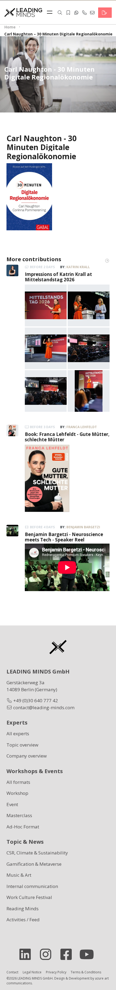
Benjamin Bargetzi (83, 527)
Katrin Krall (78, 267)
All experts (17, 733)
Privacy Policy (56, 972)
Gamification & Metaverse (34, 864)
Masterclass (19, 815)
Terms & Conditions (86, 972)
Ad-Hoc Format (22, 827)
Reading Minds (22, 908)
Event (12, 804)
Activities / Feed (23, 919)
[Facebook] (68, 954)
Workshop (17, 793)
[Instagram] (47, 954)
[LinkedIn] (27, 954)
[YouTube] (89, 954)
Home (10, 27)
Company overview (26, 756)
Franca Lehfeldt (81, 427)
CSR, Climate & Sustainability (37, 853)
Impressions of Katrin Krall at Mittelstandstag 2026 (58, 277)
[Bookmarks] (68, 13)
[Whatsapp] (76, 13)
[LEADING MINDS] (23, 12)
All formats (18, 782)
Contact (12, 972)
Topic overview (22, 745)
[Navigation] (51, 13)
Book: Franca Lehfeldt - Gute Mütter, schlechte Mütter (67, 437)
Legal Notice (32, 972)
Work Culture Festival (29, 897)
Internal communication (32, 886)
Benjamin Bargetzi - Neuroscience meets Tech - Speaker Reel (64, 537)
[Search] (59, 13)
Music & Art (18, 875)
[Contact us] (105, 13)
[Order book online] (29, 196)
